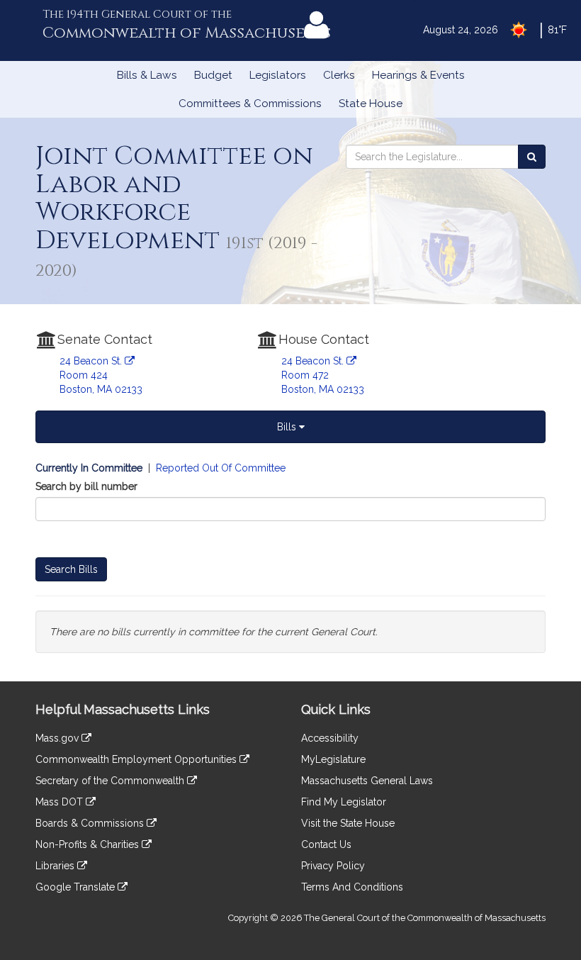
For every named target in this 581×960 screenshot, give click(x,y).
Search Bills (71, 569)
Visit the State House (348, 823)
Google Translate (76, 887)
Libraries (56, 865)
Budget (213, 75)
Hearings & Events (418, 75)
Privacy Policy (333, 865)
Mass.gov (58, 738)
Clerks (339, 75)
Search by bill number (86, 486)
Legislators (277, 75)
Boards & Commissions (91, 823)
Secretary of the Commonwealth (111, 780)
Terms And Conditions (352, 887)
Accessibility (330, 738)
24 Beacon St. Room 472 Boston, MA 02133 (322, 375)
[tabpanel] (290, 557)
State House (370, 103)
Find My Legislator (343, 802)
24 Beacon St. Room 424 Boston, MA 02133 (101, 375)
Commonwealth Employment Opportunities (137, 759)
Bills (288, 426)
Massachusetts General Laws (367, 780)
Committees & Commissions (250, 103)
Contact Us (326, 844)
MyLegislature (333, 759)
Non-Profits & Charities (88, 844)
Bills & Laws (147, 75)
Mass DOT (60, 802)
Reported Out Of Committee (221, 468)
